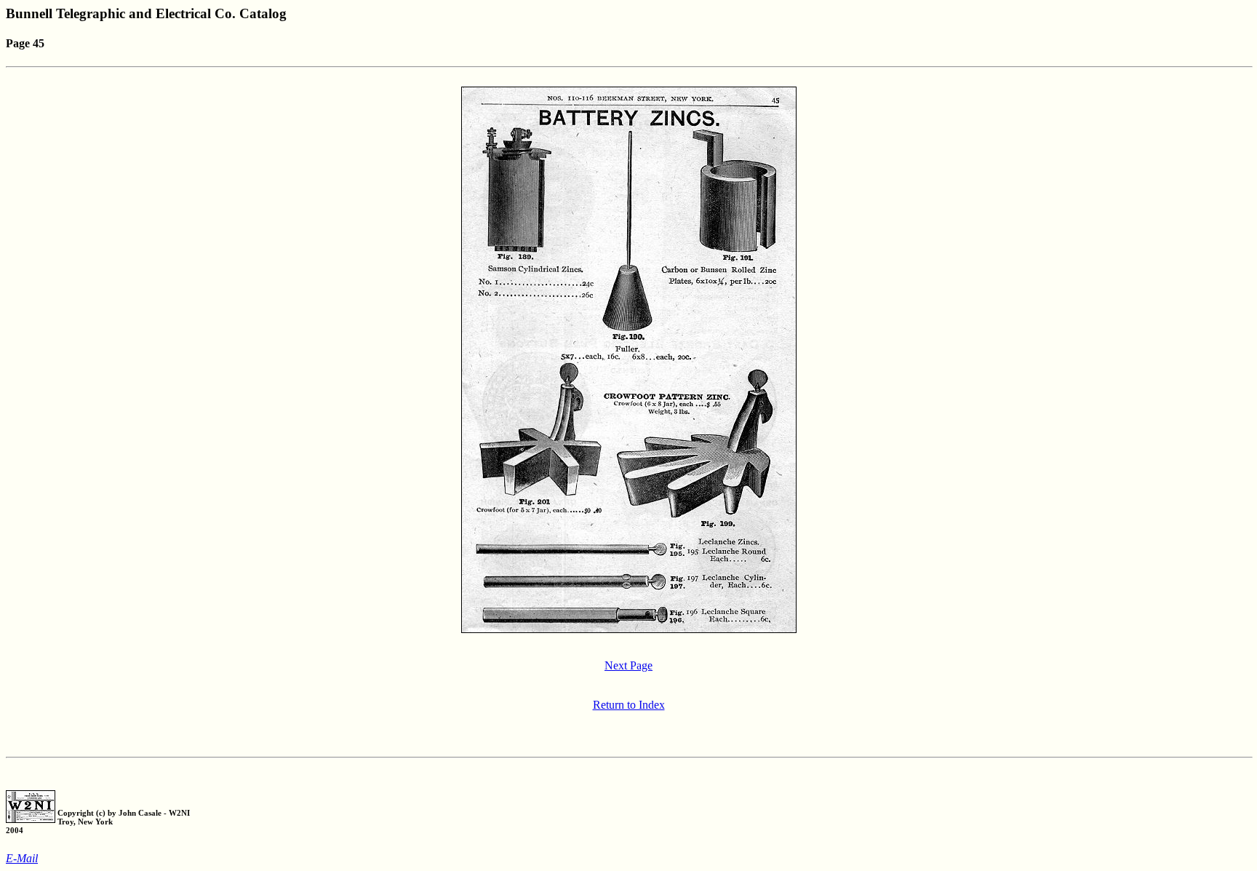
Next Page (628, 665)
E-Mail (22, 858)
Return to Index (629, 705)
